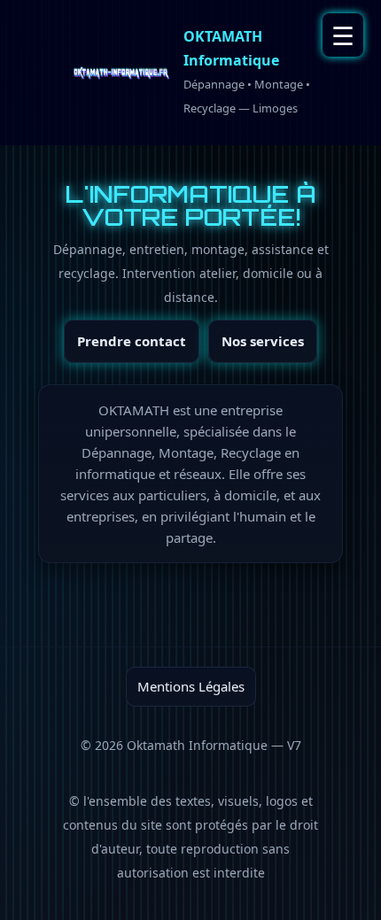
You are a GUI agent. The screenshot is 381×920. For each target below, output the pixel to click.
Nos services (263, 341)
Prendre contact (131, 341)
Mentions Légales (191, 686)
